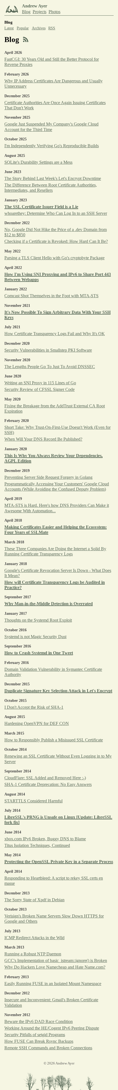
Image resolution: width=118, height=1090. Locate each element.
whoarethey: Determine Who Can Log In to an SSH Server (55, 213)
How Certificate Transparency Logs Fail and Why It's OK (54, 333)
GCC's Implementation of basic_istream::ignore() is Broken (55, 960)
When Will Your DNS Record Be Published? (43, 439)
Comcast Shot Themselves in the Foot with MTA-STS (51, 295)
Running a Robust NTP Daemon (32, 954)
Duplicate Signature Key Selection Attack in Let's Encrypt (58, 690)
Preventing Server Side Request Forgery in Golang (48, 477)
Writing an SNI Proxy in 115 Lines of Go (40, 382)
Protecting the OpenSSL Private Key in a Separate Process (58, 861)
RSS (51, 28)
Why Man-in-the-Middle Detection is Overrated (48, 603)
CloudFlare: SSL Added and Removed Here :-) (45, 777)
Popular (23, 28)
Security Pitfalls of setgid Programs (34, 1034)
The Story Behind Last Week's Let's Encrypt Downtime (52, 178)
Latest (9, 28)
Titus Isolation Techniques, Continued (37, 845)
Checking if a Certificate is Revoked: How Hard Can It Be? (56, 241)
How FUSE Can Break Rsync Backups (38, 1041)
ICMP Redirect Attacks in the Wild (34, 937)
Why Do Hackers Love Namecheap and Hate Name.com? (54, 967)
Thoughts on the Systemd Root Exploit (38, 620)
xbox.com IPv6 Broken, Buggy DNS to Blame (45, 838)
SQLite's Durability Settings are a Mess (38, 162)
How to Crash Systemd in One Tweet (38, 652)
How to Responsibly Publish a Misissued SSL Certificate (53, 740)
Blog (26, 11)
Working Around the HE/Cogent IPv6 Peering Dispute (51, 1028)
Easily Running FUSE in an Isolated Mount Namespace (52, 983)
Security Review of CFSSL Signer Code (39, 389)
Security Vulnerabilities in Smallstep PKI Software (48, 350)
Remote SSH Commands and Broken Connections (48, 1047)
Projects (39, 11)
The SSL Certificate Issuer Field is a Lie (41, 206)
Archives (39, 28)
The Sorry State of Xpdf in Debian (34, 899)
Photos (54, 11)
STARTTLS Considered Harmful (33, 801)
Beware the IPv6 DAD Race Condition (38, 1021)
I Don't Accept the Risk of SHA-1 (33, 707)
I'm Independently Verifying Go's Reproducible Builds (51, 145)
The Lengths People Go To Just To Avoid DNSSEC (49, 366)
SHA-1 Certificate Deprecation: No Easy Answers (48, 784)
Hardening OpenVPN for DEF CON (36, 723)
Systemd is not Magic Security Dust (35, 636)
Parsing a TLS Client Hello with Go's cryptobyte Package (54, 257)
